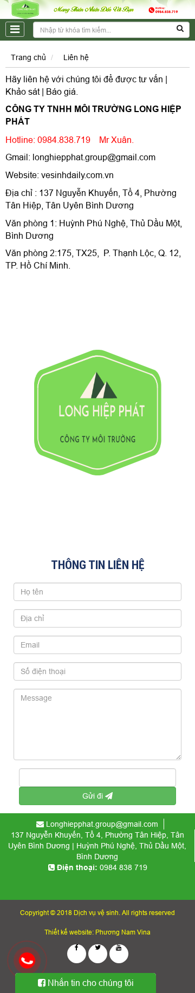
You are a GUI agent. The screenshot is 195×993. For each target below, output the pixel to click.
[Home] (97, 8)
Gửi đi (93, 796)
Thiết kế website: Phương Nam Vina (97, 932)
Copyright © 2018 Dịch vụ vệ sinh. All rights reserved (97, 913)
